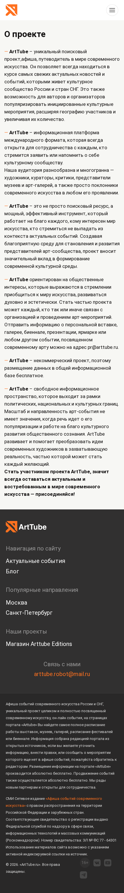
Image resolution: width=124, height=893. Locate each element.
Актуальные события (35, 560)
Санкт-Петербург (29, 612)
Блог (12, 571)
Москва (16, 602)
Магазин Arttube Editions (39, 643)
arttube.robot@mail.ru (62, 674)
